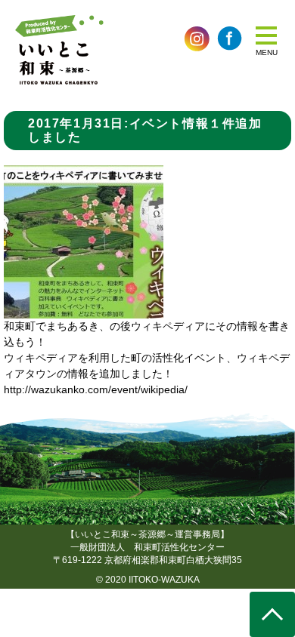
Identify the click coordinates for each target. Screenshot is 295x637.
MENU (267, 52)
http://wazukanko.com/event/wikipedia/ (96, 389)
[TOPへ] (272, 614)
